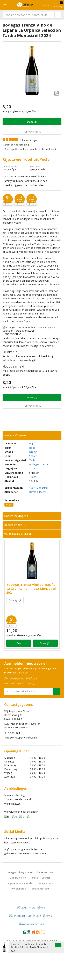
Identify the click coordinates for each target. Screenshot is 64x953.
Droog (33, 451)
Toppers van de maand (17, 799)
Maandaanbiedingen (15, 795)
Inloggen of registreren (20, 872)
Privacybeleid (18, 888)
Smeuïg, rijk (15, 600)
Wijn (31, 443)
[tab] (32, 435)
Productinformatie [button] (15, 435)
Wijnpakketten (12, 803)
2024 (32, 468)
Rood (32, 447)
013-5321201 (12, 733)
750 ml (33, 476)
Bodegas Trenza (38, 464)
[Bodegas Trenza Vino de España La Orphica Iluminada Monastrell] (32, 561)
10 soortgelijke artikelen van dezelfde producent (29, 149)
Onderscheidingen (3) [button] (17, 515)
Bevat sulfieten (37, 492)
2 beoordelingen (29, 140)
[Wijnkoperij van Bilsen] (25, 5)
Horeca (34, 877)
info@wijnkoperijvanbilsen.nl (21, 737)
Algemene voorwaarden (20, 883)
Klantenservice (45, 872)
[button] (8, 199)
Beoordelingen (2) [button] (15, 524)
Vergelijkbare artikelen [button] (18, 533)
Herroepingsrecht (39, 888)
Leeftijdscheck (45, 883)
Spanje (33, 456)
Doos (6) (32, 121)
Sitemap (46, 877)
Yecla (32, 460)
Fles (18, 643)
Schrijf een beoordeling (16, 144)
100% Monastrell (38, 487)
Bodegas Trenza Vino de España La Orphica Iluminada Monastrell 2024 (31, 589)
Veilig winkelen (18, 877)
